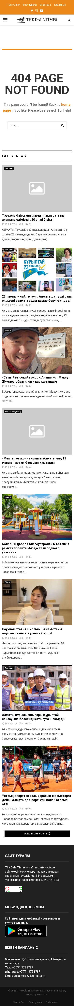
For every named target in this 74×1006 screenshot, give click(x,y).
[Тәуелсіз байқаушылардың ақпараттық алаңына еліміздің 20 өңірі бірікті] (37, 188)
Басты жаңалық (13, 412)
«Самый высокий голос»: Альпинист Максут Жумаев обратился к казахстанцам (36, 379)
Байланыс (60, 5)
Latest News (14, 156)
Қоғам (8, 331)
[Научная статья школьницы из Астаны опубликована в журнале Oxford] (37, 602)
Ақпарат (9, 168)
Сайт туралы (30, 5)
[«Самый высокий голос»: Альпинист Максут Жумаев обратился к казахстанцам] (37, 350)
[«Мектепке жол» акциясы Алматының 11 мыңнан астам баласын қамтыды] (37, 431)
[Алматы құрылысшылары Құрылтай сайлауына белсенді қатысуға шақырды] (37, 688)
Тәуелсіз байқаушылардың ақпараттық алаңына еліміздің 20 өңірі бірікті (33, 217)
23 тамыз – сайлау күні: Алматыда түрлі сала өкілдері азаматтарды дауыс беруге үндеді (37, 298)
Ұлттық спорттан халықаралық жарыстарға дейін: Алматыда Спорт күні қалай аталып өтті (36, 800)
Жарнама (45, 5)
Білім (7, 582)
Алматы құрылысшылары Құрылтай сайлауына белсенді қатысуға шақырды (33, 717)
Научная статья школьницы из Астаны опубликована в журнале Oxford (32, 631)
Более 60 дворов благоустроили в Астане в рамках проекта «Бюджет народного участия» (35, 548)
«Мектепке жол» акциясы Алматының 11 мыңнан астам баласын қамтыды (34, 460)
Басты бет (14, 5)
